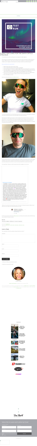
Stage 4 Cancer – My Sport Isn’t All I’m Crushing (22, 349)
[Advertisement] (18, 5)
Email (3, 248)
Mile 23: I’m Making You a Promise (22, 357)
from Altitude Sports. (15, 77)
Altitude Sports (16, 215)
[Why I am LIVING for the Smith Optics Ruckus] (18, 52)
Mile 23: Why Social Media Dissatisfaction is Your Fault (21, 334)
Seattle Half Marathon (12, 283)
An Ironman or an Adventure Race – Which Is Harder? (22, 342)
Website (3, 253)
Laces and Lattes (18, 11)
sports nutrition (32, 285)
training (25, 285)
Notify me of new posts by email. (8, 264)
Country (18, 429)
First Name (19, 425)
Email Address (4, 425)
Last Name (3, 429)
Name (3, 244)
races (27, 285)
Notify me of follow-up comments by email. (10, 261)
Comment (3, 233)
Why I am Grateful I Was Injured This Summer (22, 327)
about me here (16, 286)
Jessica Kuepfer (10, 201)
